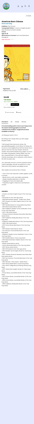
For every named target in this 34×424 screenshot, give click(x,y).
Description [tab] (5, 122)
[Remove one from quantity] (5, 104)
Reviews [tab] (24, 122)
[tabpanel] (17, 207)
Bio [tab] (11, 122)
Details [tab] (17, 122)
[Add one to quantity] (9, 104)
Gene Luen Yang (7, 23)
